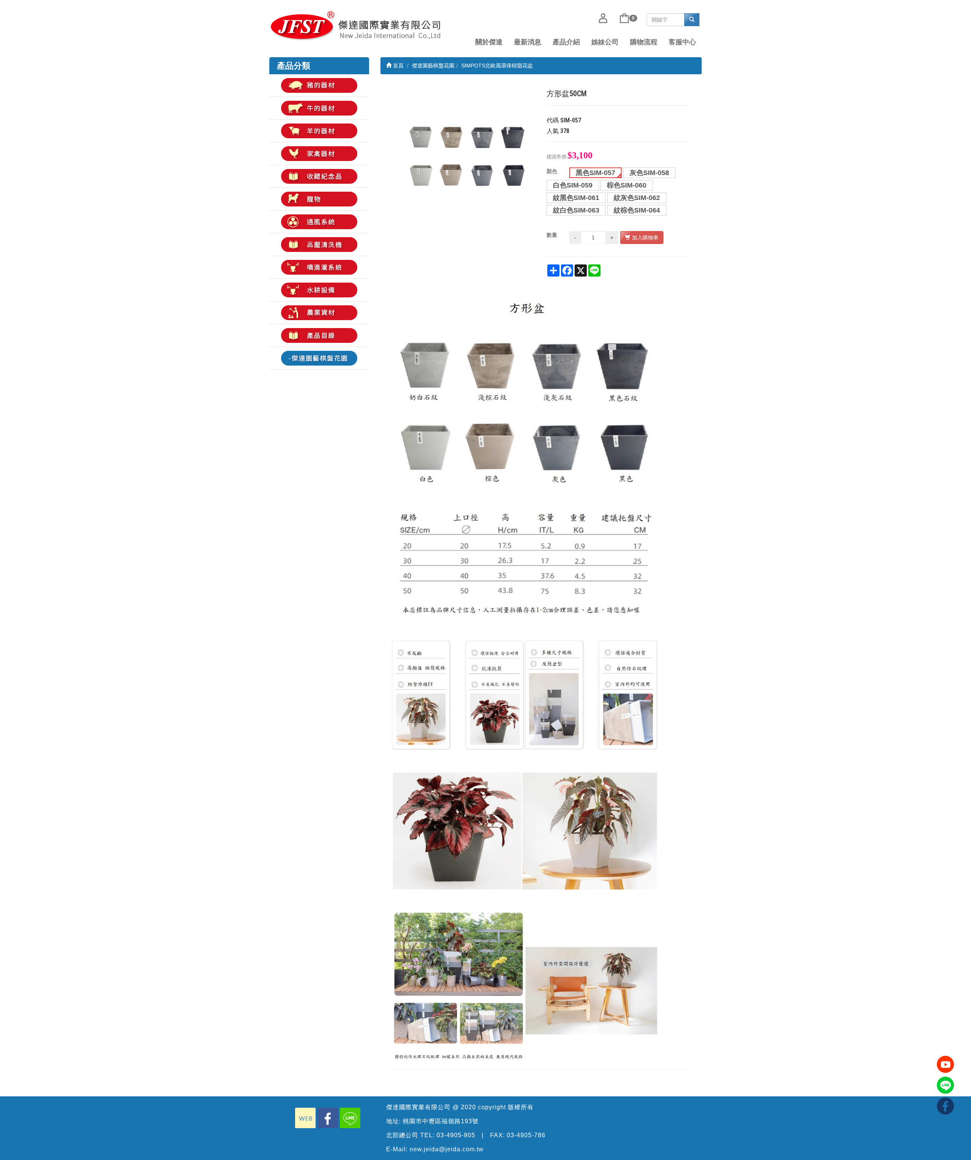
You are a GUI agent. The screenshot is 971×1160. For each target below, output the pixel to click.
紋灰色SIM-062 (637, 198)
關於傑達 (489, 42)
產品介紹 (566, 42)
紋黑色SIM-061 (576, 198)
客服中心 (682, 42)
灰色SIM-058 (649, 173)
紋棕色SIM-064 (637, 210)
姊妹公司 (605, 42)
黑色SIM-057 (595, 173)
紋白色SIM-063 (576, 210)
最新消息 (527, 42)
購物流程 (643, 42)
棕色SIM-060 (626, 185)
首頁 (397, 66)
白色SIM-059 (572, 185)
